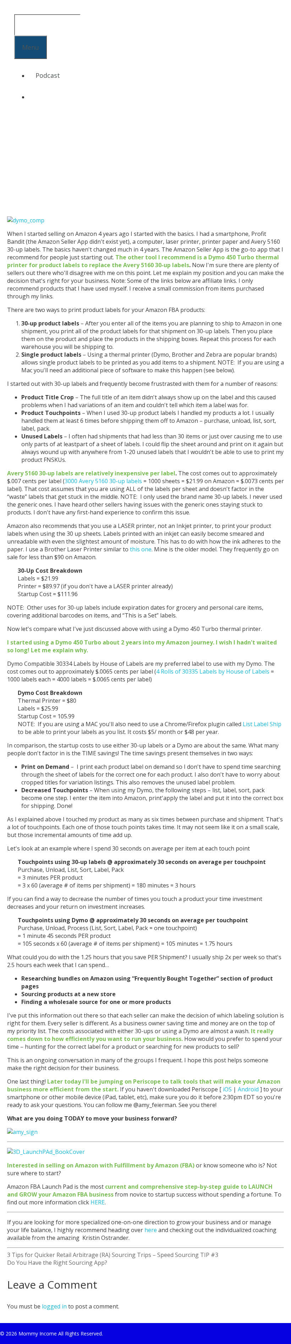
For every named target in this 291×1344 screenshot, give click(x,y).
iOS (227, 1089)
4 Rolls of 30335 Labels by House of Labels (212, 671)
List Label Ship (262, 724)
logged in (54, 1306)
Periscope (147, 1081)
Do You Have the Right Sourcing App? (57, 1263)
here (150, 1230)
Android (248, 1089)
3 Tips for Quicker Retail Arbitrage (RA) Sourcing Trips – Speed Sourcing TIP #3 (112, 1255)
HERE (97, 1202)
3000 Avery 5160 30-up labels (103, 481)
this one (141, 549)
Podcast (47, 75)
